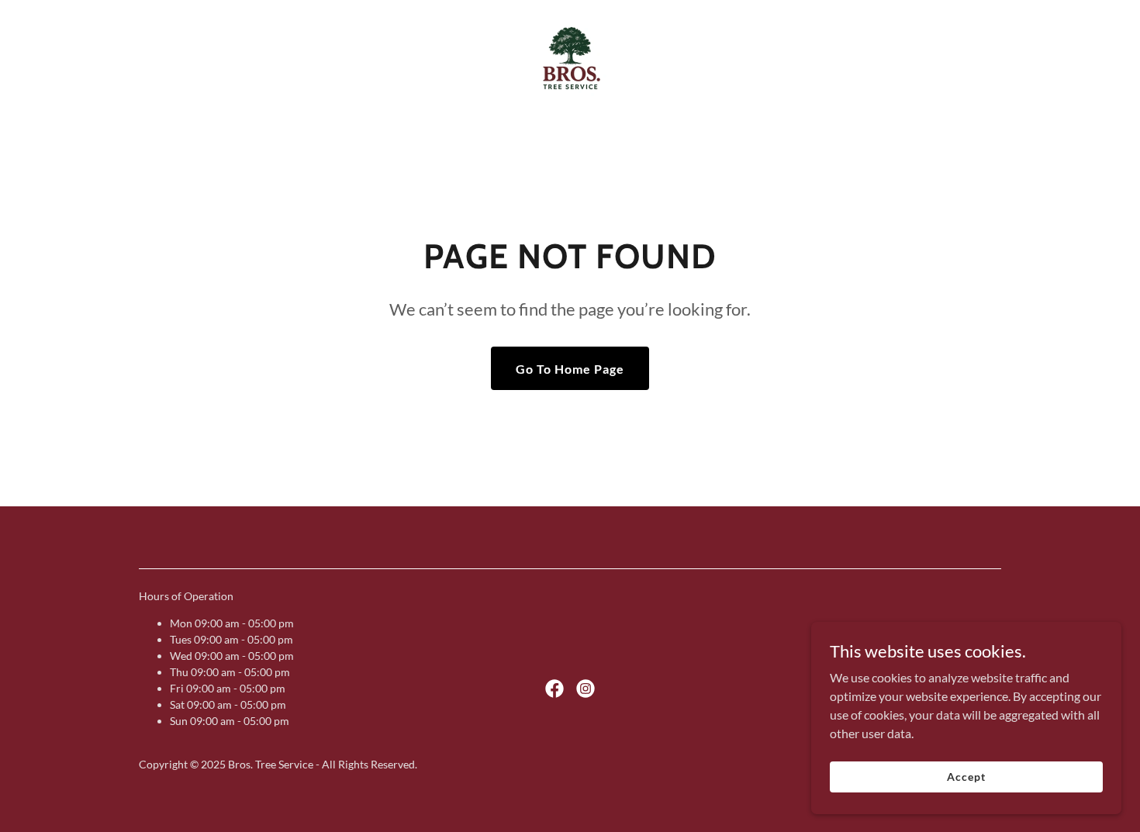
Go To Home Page (570, 368)
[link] (569, 57)
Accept (966, 776)
